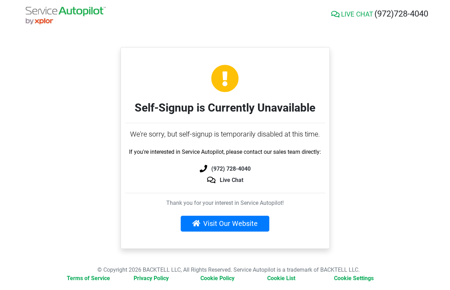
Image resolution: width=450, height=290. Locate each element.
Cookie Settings (354, 278)
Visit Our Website (230, 223)
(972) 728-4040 (231, 168)
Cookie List (281, 278)
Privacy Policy (151, 278)
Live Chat (231, 180)
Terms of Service (88, 278)
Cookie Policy (217, 278)
